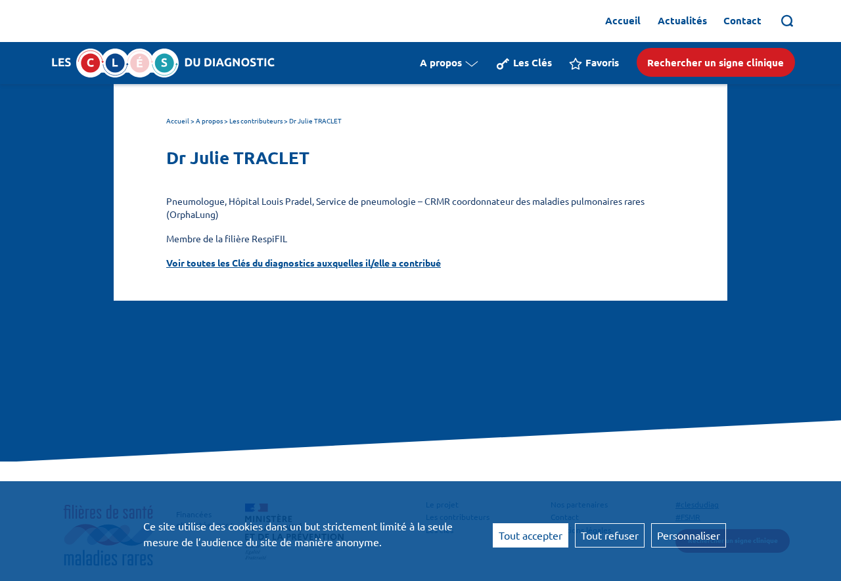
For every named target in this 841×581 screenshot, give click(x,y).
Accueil (623, 20)
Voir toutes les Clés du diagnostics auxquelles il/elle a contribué (303, 263)
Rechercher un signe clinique (715, 62)
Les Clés (532, 62)
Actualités (682, 20)
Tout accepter (530, 535)
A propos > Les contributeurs (239, 120)
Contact (742, 20)
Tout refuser (610, 535)
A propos (441, 62)
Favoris (602, 62)
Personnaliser (688, 535)
